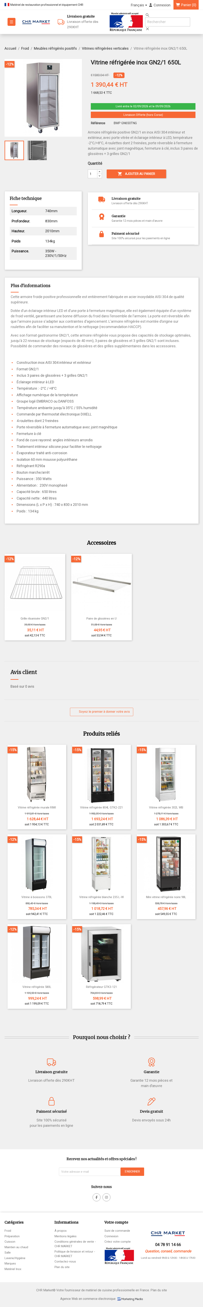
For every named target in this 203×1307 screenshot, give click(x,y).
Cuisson (10, 1241)
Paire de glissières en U (101, 618)
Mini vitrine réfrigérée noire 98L (166, 897)
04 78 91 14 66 (168, 1244)
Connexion (111, 1236)
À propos (61, 1230)
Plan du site (62, 1267)
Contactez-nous (65, 1261)
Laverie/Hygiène (15, 1258)
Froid (8, 1230)
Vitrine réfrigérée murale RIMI (37, 807)
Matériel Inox (13, 1269)
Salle (8, 1252)
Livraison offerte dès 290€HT (82, 21)
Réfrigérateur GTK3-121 (101, 987)
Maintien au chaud (16, 1247)
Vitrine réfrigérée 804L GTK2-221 (101, 807)
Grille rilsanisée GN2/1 (35, 618)
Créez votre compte (117, 1241)
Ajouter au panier (136, 173)
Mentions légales (66, 1236)
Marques (10, 1263)
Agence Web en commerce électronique (88, 1299)
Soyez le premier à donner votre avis (104, 712)
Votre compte (116, 1222)
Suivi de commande (117, 1230)
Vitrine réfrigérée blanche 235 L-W (101, 897)
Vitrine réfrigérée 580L (36, 987)
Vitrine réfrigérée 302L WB (166, 807)
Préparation (12, 1236)
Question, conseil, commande (168, 1251)
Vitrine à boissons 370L (36, 897)
